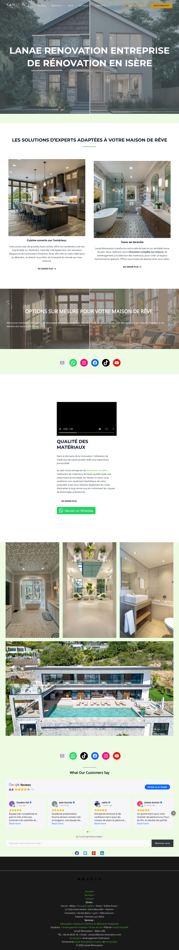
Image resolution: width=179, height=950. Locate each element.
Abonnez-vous (162, 843)
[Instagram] (83, 879)
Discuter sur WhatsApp (79, 510)
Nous (71, 5)
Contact (100, 5)
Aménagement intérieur (75, 927)
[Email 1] (100, 879)
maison (98, 941)
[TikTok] (87, 879)
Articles (83, 5)
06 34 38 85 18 (136, 5)
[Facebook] (79, 879)
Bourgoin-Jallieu (85, 905)
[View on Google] (12, 804)
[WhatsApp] (96, 879)
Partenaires (76, 938)
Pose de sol (96, 927)
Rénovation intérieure (71, 923)
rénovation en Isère (96, 470)
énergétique (87, 941)
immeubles (111, 941)
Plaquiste (113, 923)
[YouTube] (91, 879)
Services (56, 5)
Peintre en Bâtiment (96, 923)
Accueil (42, 5)
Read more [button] (15, 823)
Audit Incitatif (120, 927)
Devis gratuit (161, 5)
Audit (77, 941)
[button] (5, 813)
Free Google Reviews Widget (90, 837)
